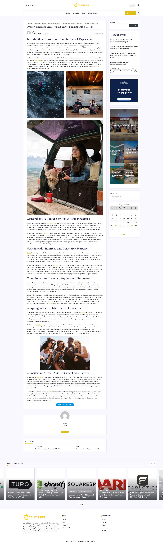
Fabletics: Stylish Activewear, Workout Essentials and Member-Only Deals (111, 494)
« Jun (123, 234)
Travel (103, 525)
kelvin (35, 32)
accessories (105, 528)
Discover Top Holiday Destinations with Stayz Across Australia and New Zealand (130, 173)
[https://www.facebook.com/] (24, 5)
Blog (64, 522)
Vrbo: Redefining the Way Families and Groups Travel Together (117, 152)
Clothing (104, 522)
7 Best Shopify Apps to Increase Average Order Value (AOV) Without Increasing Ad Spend (123, 55)
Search (112, 22)
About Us (65, 525)
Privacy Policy (67, 528)
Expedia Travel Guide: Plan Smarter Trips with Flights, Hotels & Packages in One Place (130, 152)
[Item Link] (51, 484)
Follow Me (64, 431)
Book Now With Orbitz (65, 404)
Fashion (104, 519)
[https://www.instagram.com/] (30, 5)
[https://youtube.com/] (32, 5)
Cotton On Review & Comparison (123, 125)
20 (124, 222)
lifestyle (104, 530)
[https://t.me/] (28, 5)
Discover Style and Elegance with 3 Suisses (88, 449)
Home (65, 519)
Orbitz (45, 50)
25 (116, 226)
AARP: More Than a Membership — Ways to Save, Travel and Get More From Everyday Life (123, 71)
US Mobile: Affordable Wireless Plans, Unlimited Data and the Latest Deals (141, 494)
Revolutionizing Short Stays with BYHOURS (48, 449)
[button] (132, 5)
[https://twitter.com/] (26, 5)
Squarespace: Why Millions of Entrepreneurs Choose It (50, 496)
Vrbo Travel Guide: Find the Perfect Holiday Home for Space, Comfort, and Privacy (117, 173)
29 (132, 226)
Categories (113, 193)
